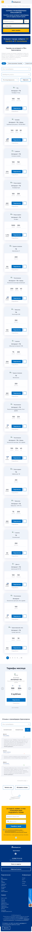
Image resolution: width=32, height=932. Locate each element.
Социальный (16, 537)
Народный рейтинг (3, 884)
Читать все (8, 787)
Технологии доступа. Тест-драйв (16, 600)
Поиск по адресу (16, 864)
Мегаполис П (16, 251)
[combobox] (13, 21)
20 (21, 658)
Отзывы (24, 881)
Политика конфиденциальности (5, 911)
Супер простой (16, 632)
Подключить (17, 108)
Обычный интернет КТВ (16, 346)
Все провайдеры (3, 878)
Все (4, 63)
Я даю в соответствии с (16, 831)
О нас (23, 883)
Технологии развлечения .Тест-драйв (16, 410)
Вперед (24, 657)
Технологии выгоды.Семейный (16, 282)
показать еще (21, 780)
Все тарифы (15, 707)
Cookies (21, 917)
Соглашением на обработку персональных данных (20, 920)
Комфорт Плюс (16, 92)
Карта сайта (4, 898)
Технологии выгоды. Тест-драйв (16, 442)
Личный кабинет (3, 900)
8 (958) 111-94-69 (17, 858)
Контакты (24, 885)
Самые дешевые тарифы (15, 63)
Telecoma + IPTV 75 (16, 505)
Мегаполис (16, 377)
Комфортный (16, 187)
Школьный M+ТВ (16, 569)
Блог (23, 879)
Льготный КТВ (16, 314)
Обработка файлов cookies (5, 903)
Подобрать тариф (16, 826)
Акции (23, 878)
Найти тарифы (16, 30)
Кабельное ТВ (16, 474)
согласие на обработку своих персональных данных (13, 830)
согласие (22, 923)
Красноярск (16, 850)
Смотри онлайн (16, 156)
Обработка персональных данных (4, 907)
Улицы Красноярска (3, 891)
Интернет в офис (3, 887)
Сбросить (25, 80)
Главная (4, 6)
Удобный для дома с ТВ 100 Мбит (16, 124)
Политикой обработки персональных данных (16, 832)
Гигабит (16, 219)
